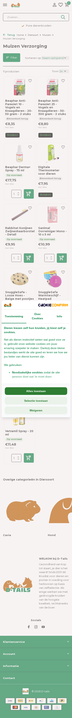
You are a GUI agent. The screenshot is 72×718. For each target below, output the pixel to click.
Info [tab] (59, 316)
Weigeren (36, 410)
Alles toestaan (36, 391)
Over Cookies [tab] (37, 316)
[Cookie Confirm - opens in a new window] (53, 305)
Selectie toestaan (36, 400)
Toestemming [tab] (14, 316)
